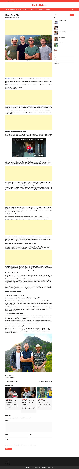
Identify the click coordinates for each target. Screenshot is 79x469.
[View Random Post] (71, 9)
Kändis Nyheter (39, 5)
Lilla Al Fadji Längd (11, 400)
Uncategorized (56, 63)
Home (7, 9)
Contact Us (21, 9)
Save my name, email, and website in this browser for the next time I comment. (21, 444)
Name (6, 434)
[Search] (73, 9)
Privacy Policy (13, 9)
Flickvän (55, 59)
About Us (27, 9)
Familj (36, 9)
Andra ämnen (47, 9)
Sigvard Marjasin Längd (28, 400)
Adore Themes (50, 467)
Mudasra (17, 17)
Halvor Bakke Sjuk (8, 78)
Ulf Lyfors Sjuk (41, 400)
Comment (7, 420)
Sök (71, 14)
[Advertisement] (28, 27)
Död (54, 55)
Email (31, 434)
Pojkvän (40, 9)
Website (6, 439)
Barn (32, 9)
